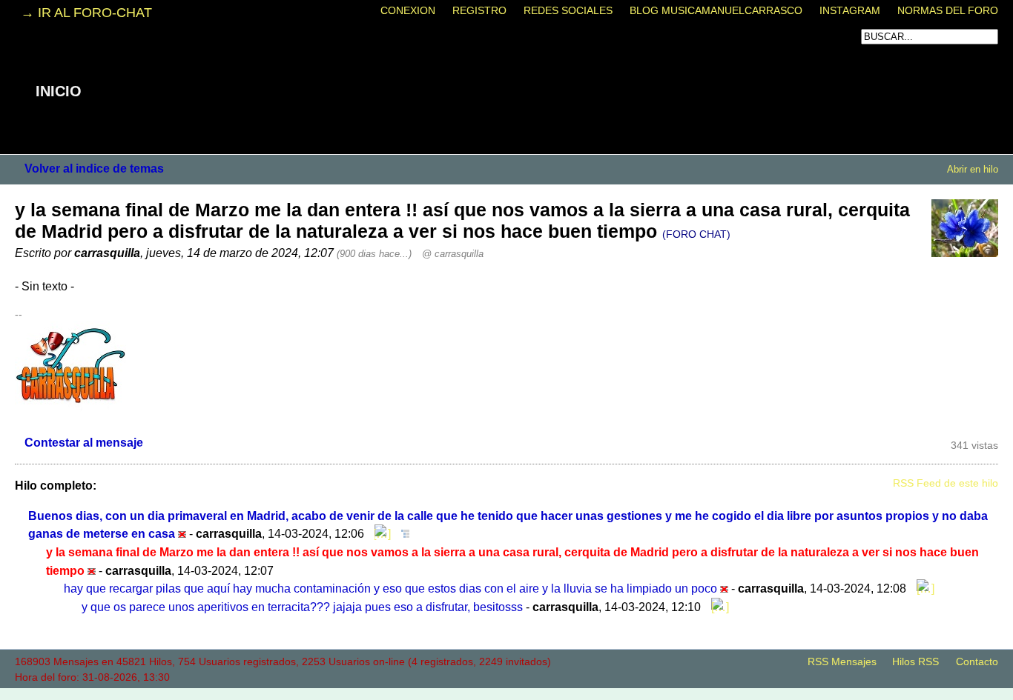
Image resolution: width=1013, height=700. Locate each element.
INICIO (59, 91)
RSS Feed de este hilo (945, 483)
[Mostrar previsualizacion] (379, 533)
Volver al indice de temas (94, 168)
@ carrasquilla (453, 253)
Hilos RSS (915, 661)
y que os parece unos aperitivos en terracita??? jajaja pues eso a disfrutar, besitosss (302, 606)
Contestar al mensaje (83, 442)
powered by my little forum (506, 692)
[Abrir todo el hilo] (401, 533)
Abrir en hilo (972, 169)
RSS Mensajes (842, 661)
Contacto (977, 661)
